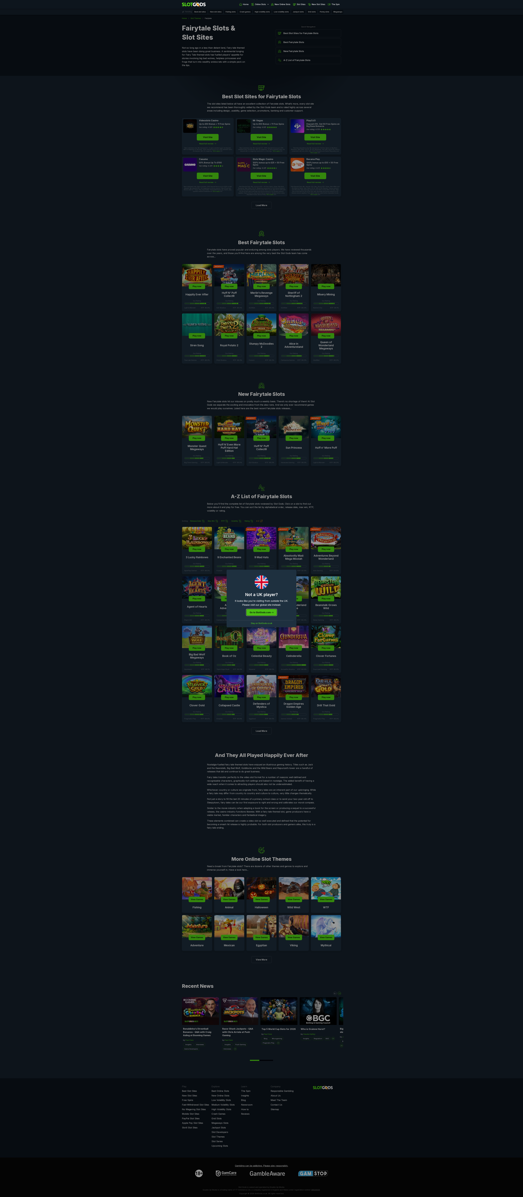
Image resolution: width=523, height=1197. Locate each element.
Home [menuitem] (246, 4)
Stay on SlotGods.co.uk (261, 623)
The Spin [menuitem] (336, 4)
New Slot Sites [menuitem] (318, 4)
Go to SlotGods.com (260, 612)
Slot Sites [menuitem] (301, 4)
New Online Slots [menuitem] (282, 4)
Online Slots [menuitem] (260, 4)
